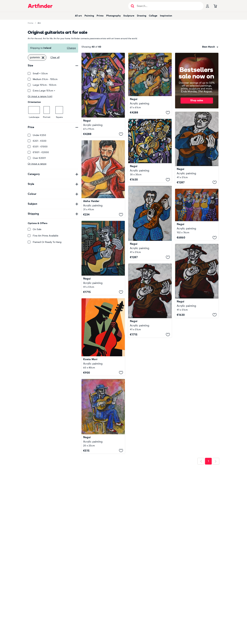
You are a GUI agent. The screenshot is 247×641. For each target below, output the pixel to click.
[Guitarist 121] (103, 258)
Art (39, 23)
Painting (89, 15)
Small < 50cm (40, 73)
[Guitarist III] (103, 336)
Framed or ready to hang (47, 242)
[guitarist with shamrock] (196, 148)
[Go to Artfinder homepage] (40, 6)
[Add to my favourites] (121, 134)
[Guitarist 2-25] (103, 416)
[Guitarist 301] (150, 151)
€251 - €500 (39, 140)
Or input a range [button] (37, 163)
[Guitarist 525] (150, 223)
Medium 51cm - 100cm (45, 79)
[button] (210, 47)
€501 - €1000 (40, 146)
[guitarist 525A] (196, 281)
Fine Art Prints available (45, 235)
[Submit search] (132, 6)
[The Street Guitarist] (103, 178)
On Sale (37, 229)
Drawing (141, 15)
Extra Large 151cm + (44, 90)
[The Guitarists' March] (196, 215)
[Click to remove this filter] (43, 57)
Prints (100, 15)
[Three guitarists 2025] (150, 84)
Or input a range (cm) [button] (40, 96)
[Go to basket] (215, 6)
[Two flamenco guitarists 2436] (103, 95)
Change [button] (71, 48)
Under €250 (39, 135)
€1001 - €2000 (41, 152)
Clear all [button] (54, 57)
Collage (153, 15)
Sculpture (128, 15)
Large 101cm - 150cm (44, 85)
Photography (113, 15)
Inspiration (166, 15)
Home (30, 23)
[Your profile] (207, 6)
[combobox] (210, 47)
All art (78, 15)
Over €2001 (39, 158)
